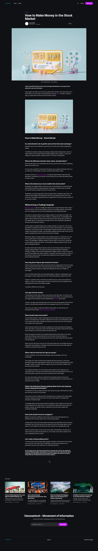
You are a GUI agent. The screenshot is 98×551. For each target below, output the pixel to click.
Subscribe (89, 3)
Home (15, 3)
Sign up (49, 539)
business (56, 298)
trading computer (30, 207)
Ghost (91, 539)
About (19, 3)
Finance (27, 12)
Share (70, 23)
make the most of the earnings (47, 309)
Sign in (82, 3)
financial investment (42, 174)
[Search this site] (78, 3)
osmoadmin (32, 23)
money (58, 93)
